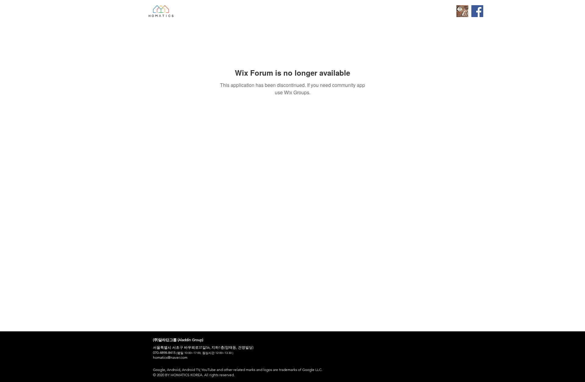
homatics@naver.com (170, 357)
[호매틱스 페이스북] (477, 11)
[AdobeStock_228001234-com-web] (462, 11)
